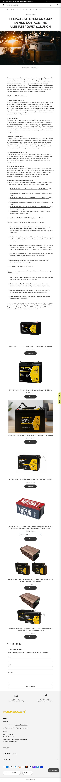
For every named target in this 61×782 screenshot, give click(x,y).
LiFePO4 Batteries (31, 14)
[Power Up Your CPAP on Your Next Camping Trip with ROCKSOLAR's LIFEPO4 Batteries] (2, 780)
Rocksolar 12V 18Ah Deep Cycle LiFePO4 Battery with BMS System (29, 193)
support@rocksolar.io (21, 725)
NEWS (8, 10)
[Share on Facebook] (16, 644)
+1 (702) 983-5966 (8, 736)
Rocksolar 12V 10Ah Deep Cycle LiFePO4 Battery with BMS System (29, 189)
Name (9, 657)
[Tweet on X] (13, 644)
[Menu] (3, 5)
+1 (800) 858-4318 (8, 734)
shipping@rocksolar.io (22, 728)
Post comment (30, 686)
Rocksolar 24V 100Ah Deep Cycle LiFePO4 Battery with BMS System (30, 207)
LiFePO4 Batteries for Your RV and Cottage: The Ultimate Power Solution (27, 10)
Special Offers (59, 398)
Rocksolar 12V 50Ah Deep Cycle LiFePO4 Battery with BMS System (29, 198)
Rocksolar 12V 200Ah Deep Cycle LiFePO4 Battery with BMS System (30, 211)
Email (9, 664)
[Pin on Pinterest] (20, 644)
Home (4, 10)
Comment (10, 672)
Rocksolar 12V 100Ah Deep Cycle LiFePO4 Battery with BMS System (29, 202)
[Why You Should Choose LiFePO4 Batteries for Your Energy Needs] (59, 780)
